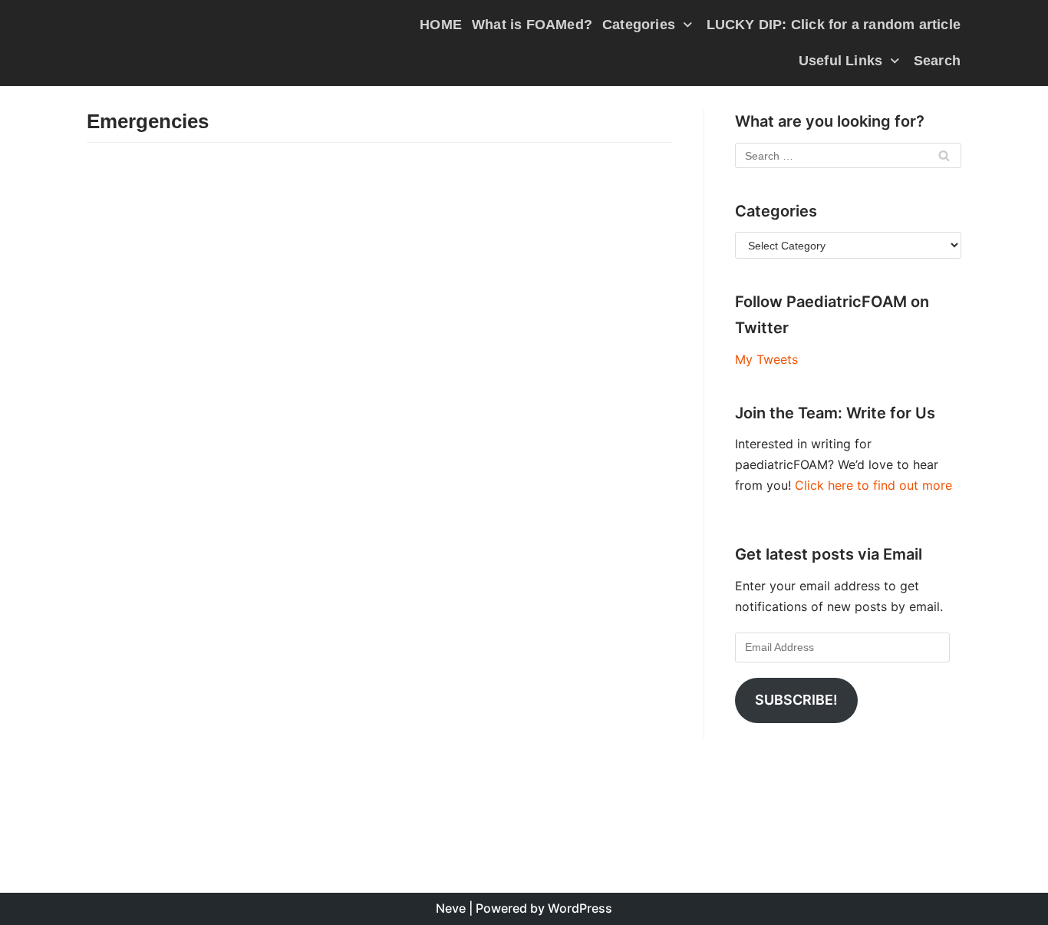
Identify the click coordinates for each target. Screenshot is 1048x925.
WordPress (580, 908)
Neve (451, 908)
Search (937, 60)
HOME (441, 24)
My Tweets (766, 359)
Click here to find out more (873, 485)
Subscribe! (796, 700)
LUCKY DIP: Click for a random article (834, 24)
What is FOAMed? (532, 24)
